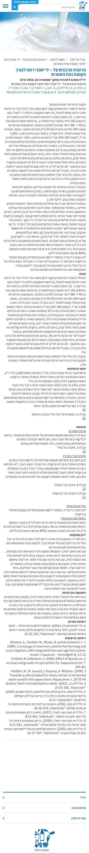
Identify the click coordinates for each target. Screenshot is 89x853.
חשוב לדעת (58, 59)
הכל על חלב (77, 59)
